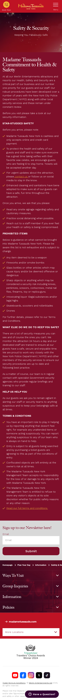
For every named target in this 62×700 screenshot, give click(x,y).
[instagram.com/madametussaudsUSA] (31, 675)
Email (6, 534)
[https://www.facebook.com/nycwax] (23, 675)
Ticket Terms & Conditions (14, 683)
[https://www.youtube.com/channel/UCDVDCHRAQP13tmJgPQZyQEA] (15, 675)
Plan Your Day (23, 565)
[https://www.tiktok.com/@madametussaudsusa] (47, 675)
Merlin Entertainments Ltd (40, 683)
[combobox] (31, 632)
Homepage (8, 565)
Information (40, 565)
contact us (21, 176)
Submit (31, 551)
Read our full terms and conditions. (27, 508)
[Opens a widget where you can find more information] (42, 694)
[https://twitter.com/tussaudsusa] (39, 675)
